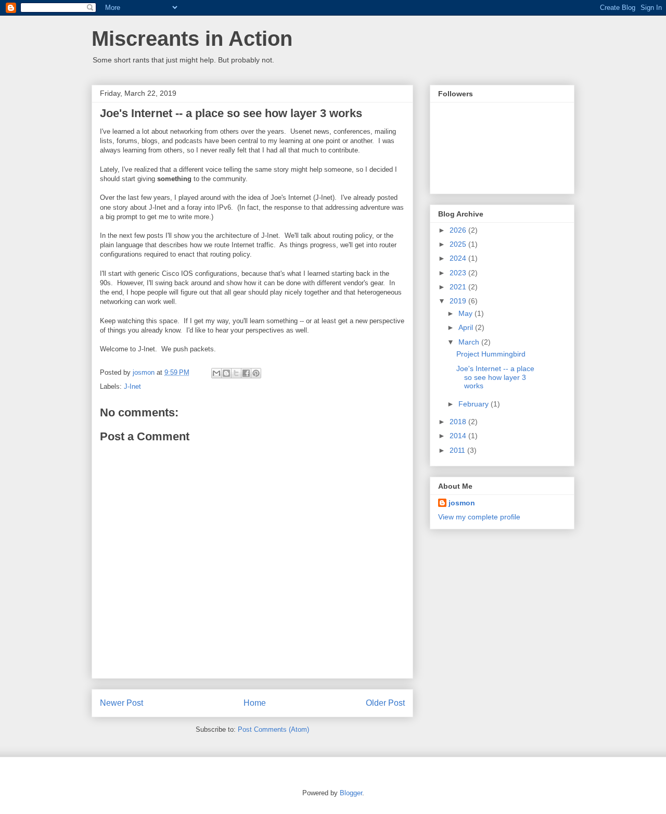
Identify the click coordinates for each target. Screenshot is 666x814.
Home (255, 702)
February (474, 404)
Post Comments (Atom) (273, 729)
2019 (459, 301)
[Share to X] (236, 373)
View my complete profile (479, 517)
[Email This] (216, 373)
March (469, 342)
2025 (459, 244)
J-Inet (132, 386)
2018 (459, 421)
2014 (459, 435)
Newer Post (121, 702)
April (466, 327)
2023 (459, 273)
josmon (462, 503)
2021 (459, 287)
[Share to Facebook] (246, 373)
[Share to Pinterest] (256, 373)
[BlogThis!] (226, 373)
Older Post (385, 702)
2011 (458, 450)
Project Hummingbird (491, 354)
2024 (459, 258)
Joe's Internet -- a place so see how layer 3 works (495, 377)
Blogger (351, 793)
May (466, 313)
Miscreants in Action (192, 38)
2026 (459, 230)
